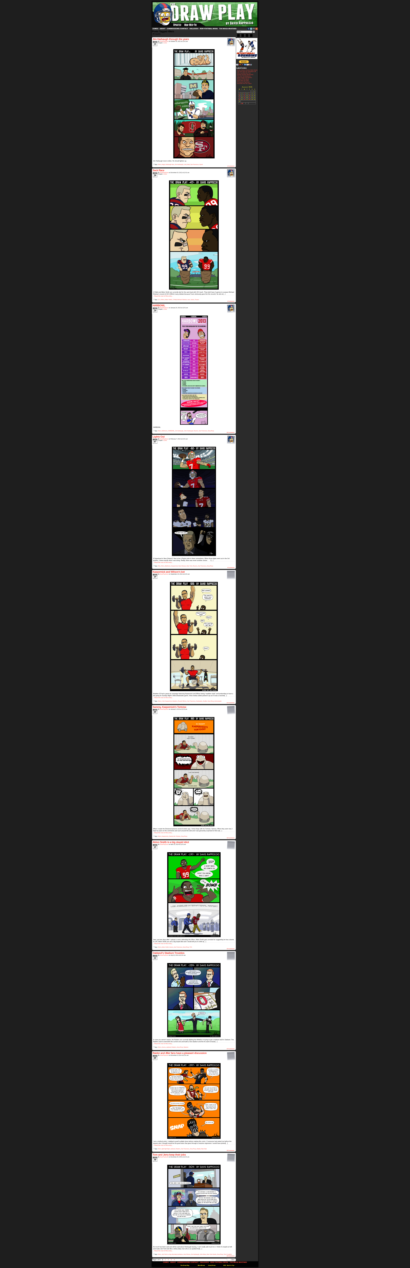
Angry (163, 164)
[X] (247, 36)
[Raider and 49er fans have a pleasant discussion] (194, 1138)
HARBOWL (159, 305)
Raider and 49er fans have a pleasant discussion (180, 1053)
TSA (191, 947)
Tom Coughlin (228, 1254)
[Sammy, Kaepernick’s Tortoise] (193, 826)
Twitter (251, 28)
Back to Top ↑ (231, 1265)
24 (239, 99)
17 (239, 97)
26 (244, 99)
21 (249, 97)
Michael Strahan (182, 299)
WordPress (201, 1265)
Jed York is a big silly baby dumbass (172, 1254)
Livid (185, 164)
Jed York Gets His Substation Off (246, 71)
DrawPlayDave (164, 41)
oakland (168, 1047)
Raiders (174, 1047)
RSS (256, 28)
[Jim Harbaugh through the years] (194, 158)
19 (244, 97)
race (188, 299)
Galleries (194, 29)
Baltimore (164, 431)
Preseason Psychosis (243, 82)
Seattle (205, 701)
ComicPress (211, 1265)
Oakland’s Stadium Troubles (168, 953)
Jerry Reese (186, 1254)
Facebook (248, 28)
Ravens (196, 431)
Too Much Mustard (227, 29)
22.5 (159, 299)
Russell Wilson (182, 701)
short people (218, 701)
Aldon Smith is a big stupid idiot (171, 842)
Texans (197, 299)
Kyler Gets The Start (243, 80)
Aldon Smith (168, 299)
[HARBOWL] (194, 424)
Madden (174, 701)
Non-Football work (209, 29)
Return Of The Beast (243, 79)
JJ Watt (175, 299)
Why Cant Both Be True (244, 73)
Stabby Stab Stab (202, 1149)
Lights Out (159, 436)
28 (249, 99)
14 (249, 95)
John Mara (203, 1254)
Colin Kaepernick (167, 701)
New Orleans (182, 566)
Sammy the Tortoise (174, 836)
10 (239, 95)
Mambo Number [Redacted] (245, 74)
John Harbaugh (188, 431)
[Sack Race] (194, 289)
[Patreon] (242, 36)
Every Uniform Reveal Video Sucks (247, 70)
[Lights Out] (194, 555)
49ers (159, 164)
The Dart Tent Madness (244, 76)
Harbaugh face (170, 164)
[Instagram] (251, 36)
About (162, 29)
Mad (188, 164)
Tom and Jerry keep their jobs (169, 1154)
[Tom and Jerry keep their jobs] (194, 1244)
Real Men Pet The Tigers (244, 83)
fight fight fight (166, 1149)
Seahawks (199, 701)
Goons (171, 947)
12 (244, 95)
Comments (230, 166)
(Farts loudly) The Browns (244, 77)
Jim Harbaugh (179, 164)
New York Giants (211, 1254)
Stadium (186, 1047)
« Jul (242, 103)
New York (189, 566)
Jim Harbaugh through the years (171, 39)
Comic (155, 29)
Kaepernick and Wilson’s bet (169, 571)
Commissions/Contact (177, 29)
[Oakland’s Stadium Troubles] (194, 1036)
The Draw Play (205, 14)
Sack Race (158, 170)
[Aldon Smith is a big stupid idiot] (194, 936)
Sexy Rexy (211, 431)
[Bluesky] (238, 36)
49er (159, 566)
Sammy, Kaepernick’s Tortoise (169, 707)
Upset (201, 164)
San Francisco (194, 164)
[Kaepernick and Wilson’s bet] (194, 690)
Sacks (192, 299)
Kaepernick (174, 566)
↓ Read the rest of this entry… (163, 296)
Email (254, 28)
